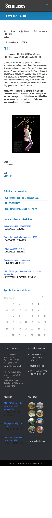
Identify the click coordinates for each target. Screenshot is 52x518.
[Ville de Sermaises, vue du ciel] (32, 429)
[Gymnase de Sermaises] (40, 406)
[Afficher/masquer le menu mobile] (47, 4)
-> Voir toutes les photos (37, 441)
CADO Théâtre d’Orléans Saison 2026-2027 (22, 197)
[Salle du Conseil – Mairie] (40, 429)
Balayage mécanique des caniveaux (17, 225)
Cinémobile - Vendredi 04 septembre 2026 (20, 237)
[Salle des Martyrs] (40, 422)
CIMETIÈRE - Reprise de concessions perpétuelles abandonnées (23, 273)
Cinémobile (8, 175)
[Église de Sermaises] (32, 422)
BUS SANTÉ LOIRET (12, 203)
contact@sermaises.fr (13, 366)
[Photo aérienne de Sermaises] (32, 406)
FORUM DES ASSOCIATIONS (14, 248)
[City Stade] (32, 414)
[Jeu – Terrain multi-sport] (40, 414)
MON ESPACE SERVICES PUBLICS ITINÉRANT (21, 208)
